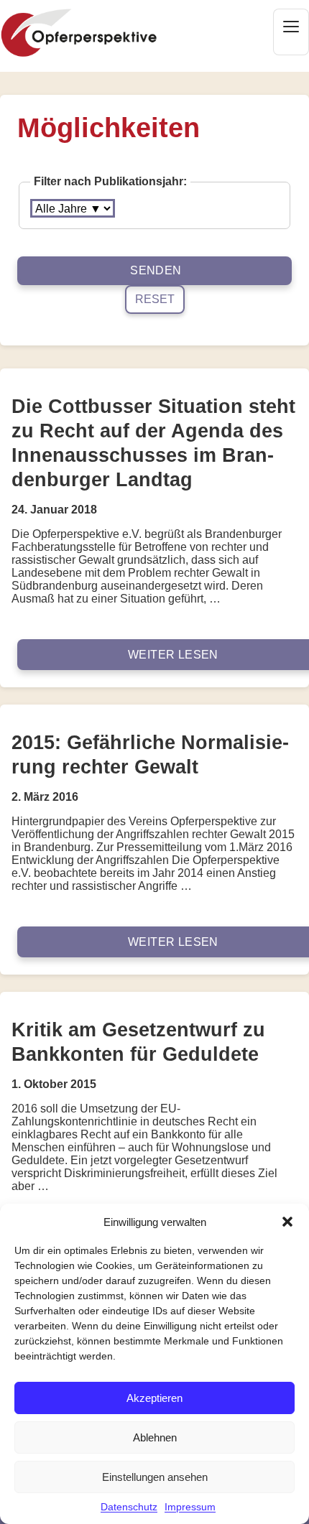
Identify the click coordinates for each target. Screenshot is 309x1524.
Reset (155, 299)
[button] (287, 1221)
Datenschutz (129, 1507)
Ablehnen (155, 1437)
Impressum (190, 1507)
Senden (155, 270)
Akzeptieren (154, 1398)
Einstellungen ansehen (155, 1477)
